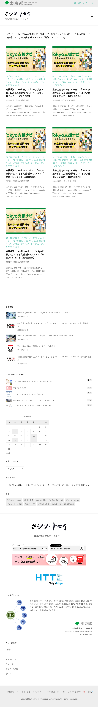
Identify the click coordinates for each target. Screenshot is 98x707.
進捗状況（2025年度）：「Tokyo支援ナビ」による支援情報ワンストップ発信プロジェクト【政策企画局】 (25, 92)
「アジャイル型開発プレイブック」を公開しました (32, 381)
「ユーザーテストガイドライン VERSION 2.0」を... (32, 405)
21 (34, 440)
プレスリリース (14, 504)
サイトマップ (11, 659)
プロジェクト (38, 692)
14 (34, 436)
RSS (11, 674)
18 (15, 440)
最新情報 (10, 692)
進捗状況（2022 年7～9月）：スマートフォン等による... (34, 400)
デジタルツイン (72, 500)
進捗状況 (69, 504)
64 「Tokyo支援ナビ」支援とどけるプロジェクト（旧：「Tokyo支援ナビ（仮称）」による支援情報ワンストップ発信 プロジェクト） (25, 79)
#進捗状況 (28, 500)
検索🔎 (90, 692)
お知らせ (41, 500)
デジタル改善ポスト (20, 388)
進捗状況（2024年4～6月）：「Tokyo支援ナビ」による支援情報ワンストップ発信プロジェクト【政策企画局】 (25, 254)
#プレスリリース (14, 500)
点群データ (30, 504)
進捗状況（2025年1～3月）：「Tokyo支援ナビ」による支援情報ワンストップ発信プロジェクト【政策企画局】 (71, 92)
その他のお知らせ (55, 500)
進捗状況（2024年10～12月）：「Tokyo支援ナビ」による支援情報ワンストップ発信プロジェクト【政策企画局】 (25, 173)
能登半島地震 (43, 504)
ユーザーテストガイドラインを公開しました (30, 394)
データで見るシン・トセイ (55, 692)
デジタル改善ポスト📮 (76, 692)
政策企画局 (24, 100)
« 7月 (8, 453)
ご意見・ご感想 (12, 669)
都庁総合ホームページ (83, 3)
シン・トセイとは (23, 692)
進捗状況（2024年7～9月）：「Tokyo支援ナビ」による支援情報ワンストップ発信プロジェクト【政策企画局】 (71, 173)
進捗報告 (56, 504)
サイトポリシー (12, 664)
